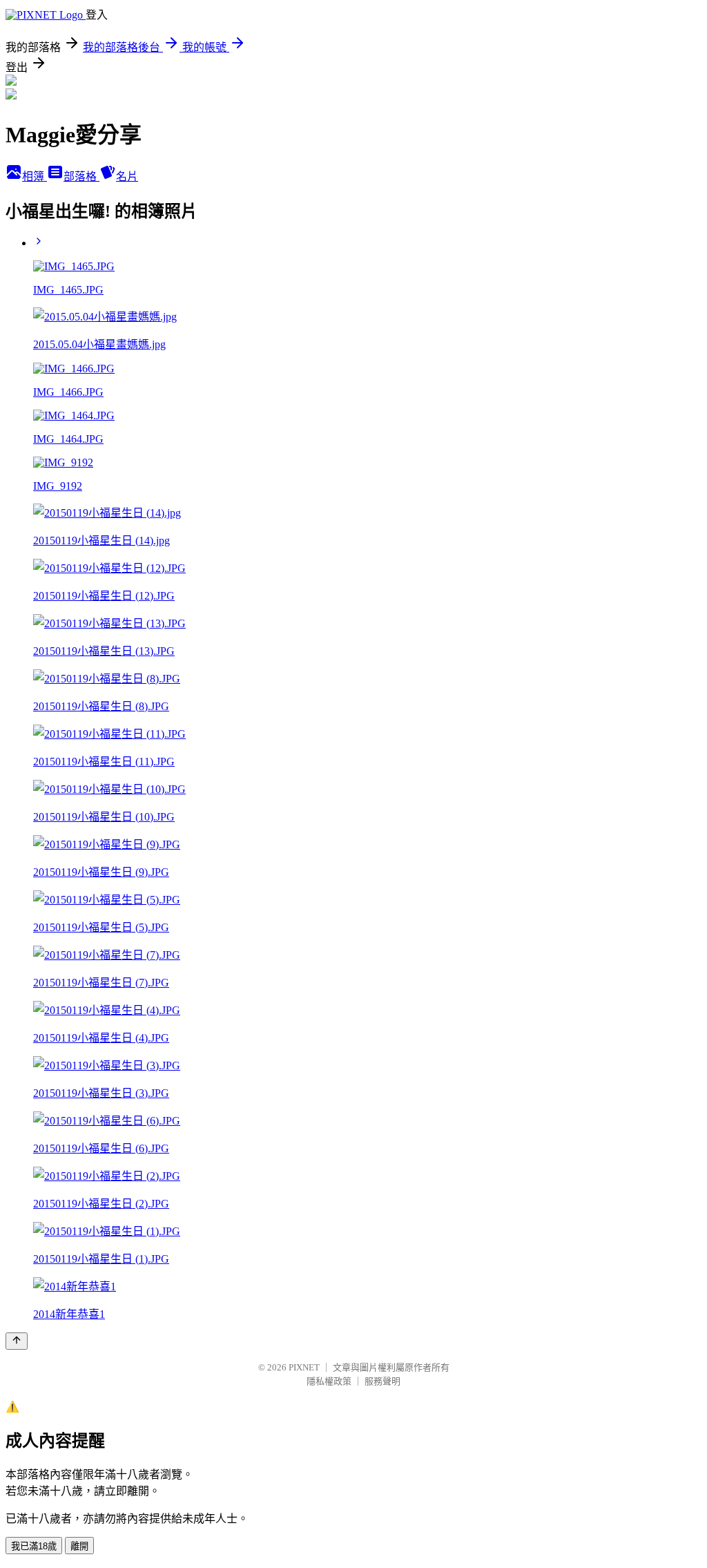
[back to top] (17, 1341)
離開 (79, 1546)
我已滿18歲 (34, 1546)
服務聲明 (382, 1381)
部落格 (81, 176)
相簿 (34, 176)
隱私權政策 (329, 1381)
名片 (127, 176)
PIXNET (304, 1367)
